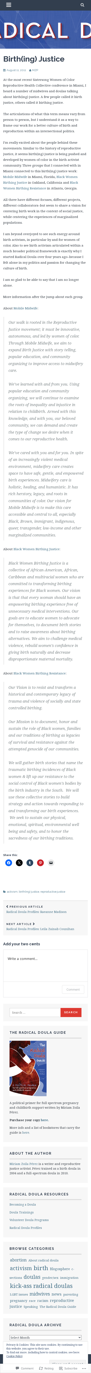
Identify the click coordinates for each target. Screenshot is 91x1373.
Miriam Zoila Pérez (24, 1164)
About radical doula (43, 1260)
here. (45, 1120)
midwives (40, 1294)
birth (41, 1268)
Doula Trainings (22, 1212)
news (57, 1294)
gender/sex (50, 1278)
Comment (73, 989)
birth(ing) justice (29, 891)
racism (42, 1300)
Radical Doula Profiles (26, 1228)
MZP (35, 70)
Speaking (31, 1306)
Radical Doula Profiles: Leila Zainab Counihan (40, 926)
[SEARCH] (82, 5)
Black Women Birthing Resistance (40, 673)
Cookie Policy (14, 1356)
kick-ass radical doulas (41, 1286)
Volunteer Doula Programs (29, 1220)
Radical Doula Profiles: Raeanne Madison (36, 909)
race (32, 1301)
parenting (70, 1294)
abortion (18, 1260)
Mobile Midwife (15, 177)
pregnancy (18, 1300)
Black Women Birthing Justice (36, 549)
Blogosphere (60, 1269)
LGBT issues (19, 1294)
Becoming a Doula (23, 1204)
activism (12, 891)
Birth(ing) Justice (34, 58)
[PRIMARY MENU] (9, 5)
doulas (32, 1276)
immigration (69, 1278)
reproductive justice (52, 891)
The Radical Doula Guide (58, 1307)
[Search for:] (35, 1012)
